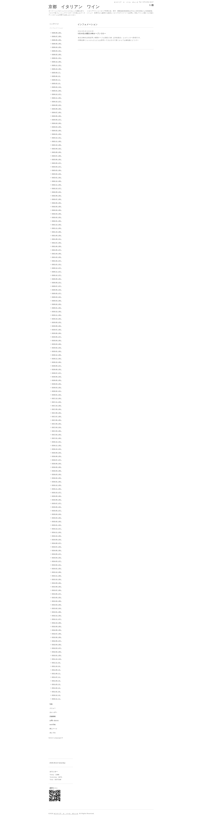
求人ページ (53, 729)
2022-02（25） (57, 217)
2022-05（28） (57, 206)
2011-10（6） (56, 666)
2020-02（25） (57, 304)
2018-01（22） (57, 394)
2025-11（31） (57, 65)
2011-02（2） (56, 688)
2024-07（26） (57, 112)
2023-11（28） (57, 141)
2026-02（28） (57, 54)
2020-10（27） (57, 275)
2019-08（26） (57, 326)
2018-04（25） (57, 384)
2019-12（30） (57, 311)
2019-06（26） (57, 333)
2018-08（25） (57, 369)
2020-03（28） (57, 300)
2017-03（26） (57, 431)
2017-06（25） (57, 420)
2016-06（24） (57, 463)
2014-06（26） (57, 550)
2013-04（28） (57, 601)
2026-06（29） (57, 40)
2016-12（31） (57, 441)
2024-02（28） (57, 130)
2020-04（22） (57, 297)
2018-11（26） (57, 358)
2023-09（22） (57, 148)
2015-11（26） (57, 489)
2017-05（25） (57, 423)
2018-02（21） (57, 391)
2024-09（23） (57, 105)
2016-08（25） (57, 456)
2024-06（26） (57, 116)
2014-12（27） (57, 528)
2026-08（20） (57, 32)
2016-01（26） (57, 481)
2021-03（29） (57, 257)
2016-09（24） (57, 452)
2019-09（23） (57, 322)
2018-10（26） (57, 362)
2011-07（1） (56, 677)
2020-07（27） (57, 286)
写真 (51, 704)
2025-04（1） (56, 79)
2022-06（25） (57, 203)
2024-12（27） (57, 94)
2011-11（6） (56, 662)
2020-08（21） (57, 282)
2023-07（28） (57, 155)
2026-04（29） (57, 47)
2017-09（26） (57, 409)
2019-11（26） (57, 315)
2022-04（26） (57, 210)
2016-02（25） (57, 478)
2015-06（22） (57, 507)
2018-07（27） (57, 373)
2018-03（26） (57, 387)
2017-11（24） (57, 402)
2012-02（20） (57, 651)
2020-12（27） (57, 268)
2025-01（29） (57, 90)
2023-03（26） (57, 170)
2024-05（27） (57, 119)
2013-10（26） (57, 579)
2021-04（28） (57, 253)
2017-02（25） (57, 434)
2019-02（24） (57, 347)
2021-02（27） (57, 260)
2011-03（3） (56, 684)
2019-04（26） (57, 340)
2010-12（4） (56, 695)
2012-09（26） (57, 626)
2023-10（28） (57, 145)
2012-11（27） (57, 619)
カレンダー (53, 712)
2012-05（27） (57, 641)
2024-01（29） (57, 134)
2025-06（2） (56, 76)
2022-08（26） (57, 195)
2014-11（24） (57, 532)
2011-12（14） (57, 659)
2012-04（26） (57, 644)
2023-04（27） (57, 166)
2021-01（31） (57, 264)
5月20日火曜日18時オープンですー (92, 33)
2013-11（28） (57, 575)
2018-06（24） (57, 376)
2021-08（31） (57, 239)
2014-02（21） (57, 565)
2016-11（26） (57, 445)
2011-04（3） (56, 680)
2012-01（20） (57, 655)
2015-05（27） (57, 510)
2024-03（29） (57, 127)
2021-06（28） (57, 246)
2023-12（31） (57, 137)
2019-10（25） (57, 318)
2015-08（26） (57, 499)
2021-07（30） (57, 242)
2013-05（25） (57, 597)
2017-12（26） (57, 398)
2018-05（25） (57, 380)
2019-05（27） (57, 336)
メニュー (53, 708)
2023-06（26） (57, 159)
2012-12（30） (57, 615)
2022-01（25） (57, 221)
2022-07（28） (57, 199)
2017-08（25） (57, 413)
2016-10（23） (57, 449)
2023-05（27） (57, 163)
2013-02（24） (57, 608)
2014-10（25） (57, 536)
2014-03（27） (57, 561)
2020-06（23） (57, 289)
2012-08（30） (57, 630)
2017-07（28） (57, 416)
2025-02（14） (57, 87)
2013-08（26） (57, 586)
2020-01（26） (57, 308)
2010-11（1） (56, 698)
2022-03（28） (57, 213)
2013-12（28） (57, 572)
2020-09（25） (57, 279)
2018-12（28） (57, 355)
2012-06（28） (57, 637)
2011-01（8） (56, 691)
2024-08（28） (57, 108)
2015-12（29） (57, 485)
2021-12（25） (57, 224)
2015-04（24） (57, 514)
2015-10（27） (57, 492)
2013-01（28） (57, 612)
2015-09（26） (57, 496)
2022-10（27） (57, 188)
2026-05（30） (57, 43)
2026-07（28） (57, 36)
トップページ (54, 24)
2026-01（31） (57, 58)
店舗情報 (53, 716)
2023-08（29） (57, 152)
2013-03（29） (57, 604)
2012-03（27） (57, 648)
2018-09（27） (57, 365)
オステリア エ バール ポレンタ (66, 813)
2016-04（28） (57, 470)
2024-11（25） (57, 98)
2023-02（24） (57, 174)
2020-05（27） (57, 293)
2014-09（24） (57, 539)
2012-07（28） (57, 633)
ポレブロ (53, 733)
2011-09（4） (56, 670)
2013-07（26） (57, 590)
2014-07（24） (57, 546)
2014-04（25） (57, 557)
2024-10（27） (57, 101)
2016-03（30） (57, 474)
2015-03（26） (57, 517)
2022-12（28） (57, 181)
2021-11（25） (57, 228)
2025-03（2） (56, 83)
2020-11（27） (57, 271)
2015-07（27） (57, 503)
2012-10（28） (57, 622)
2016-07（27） (57, 460)
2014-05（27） (57, 554)
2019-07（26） (57, 329)
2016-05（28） (57, 467)
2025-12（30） (57, 61)
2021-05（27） (57, 250)
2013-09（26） (57, 583)
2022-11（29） (57, 184)
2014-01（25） (57, 568)
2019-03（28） (57, 344)
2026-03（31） (57, 50)
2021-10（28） (57, 232)
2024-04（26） (57, 123)
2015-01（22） (57, 525)
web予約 (53, 724)
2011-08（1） (56, 673)
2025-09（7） (56, 72)
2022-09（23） (57, 192)
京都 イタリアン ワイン (74, 6)
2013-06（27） (57, 594)
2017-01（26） (57, 438)
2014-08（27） (57, 543)
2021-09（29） (57, 235)
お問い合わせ (54, 720)
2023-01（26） (57, 177)
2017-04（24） (57, 427)
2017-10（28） (57, 405)
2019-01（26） (57, 351)
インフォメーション (56, 28)
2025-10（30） (57, 69)
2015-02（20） (57, 521)
